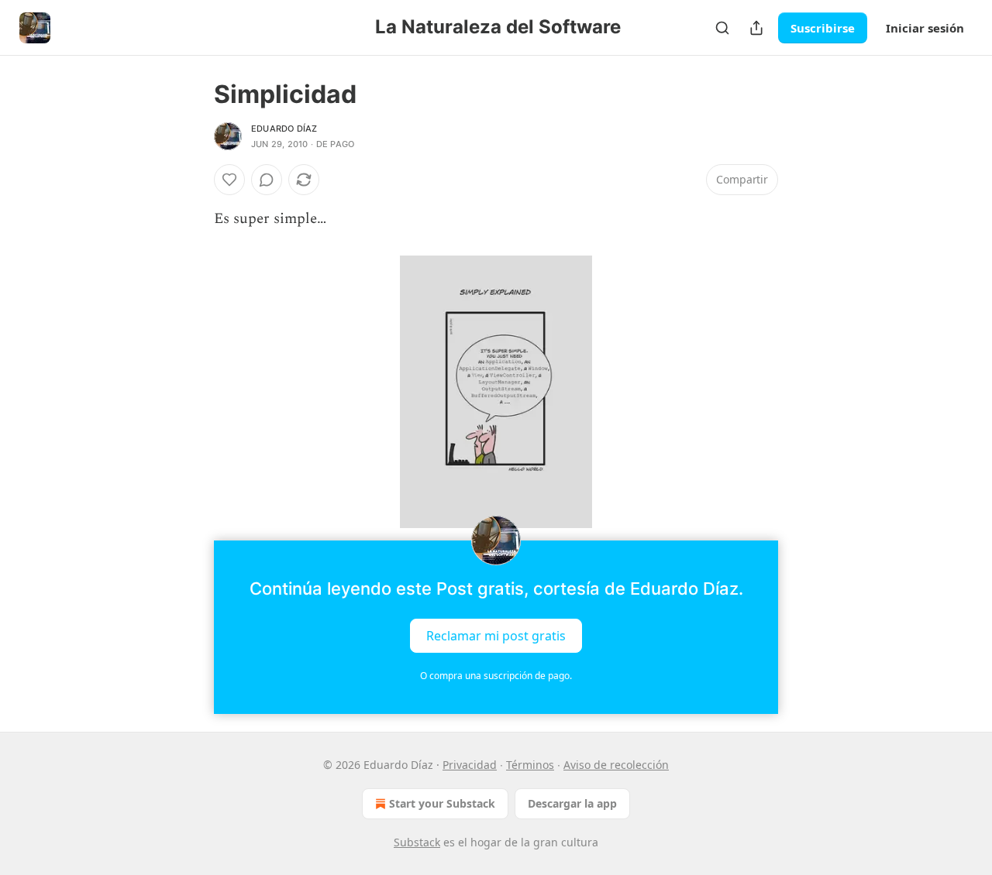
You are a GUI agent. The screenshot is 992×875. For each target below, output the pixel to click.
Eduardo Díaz (284, 128)
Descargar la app (572, 803)
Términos (530, 764)
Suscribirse (822, 28)
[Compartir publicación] (756, 27)
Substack (417, 842)
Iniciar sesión (925, 28)
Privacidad (470, 764)
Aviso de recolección (616, 764)
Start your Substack (442, 803)
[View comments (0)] (266, 179)
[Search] (722, 27)
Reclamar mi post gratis (496, 635)
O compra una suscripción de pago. (496, 675)
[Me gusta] (229, 179)
